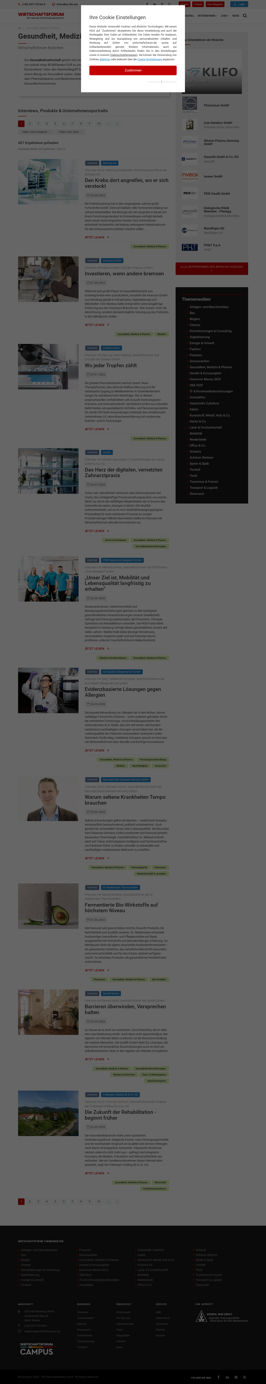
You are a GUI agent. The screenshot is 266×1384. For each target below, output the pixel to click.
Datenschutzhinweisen (123, 55)
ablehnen (105, 59)
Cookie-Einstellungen (149, 59)
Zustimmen (133, 70)
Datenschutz (170, 81)
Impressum (154, 81)
